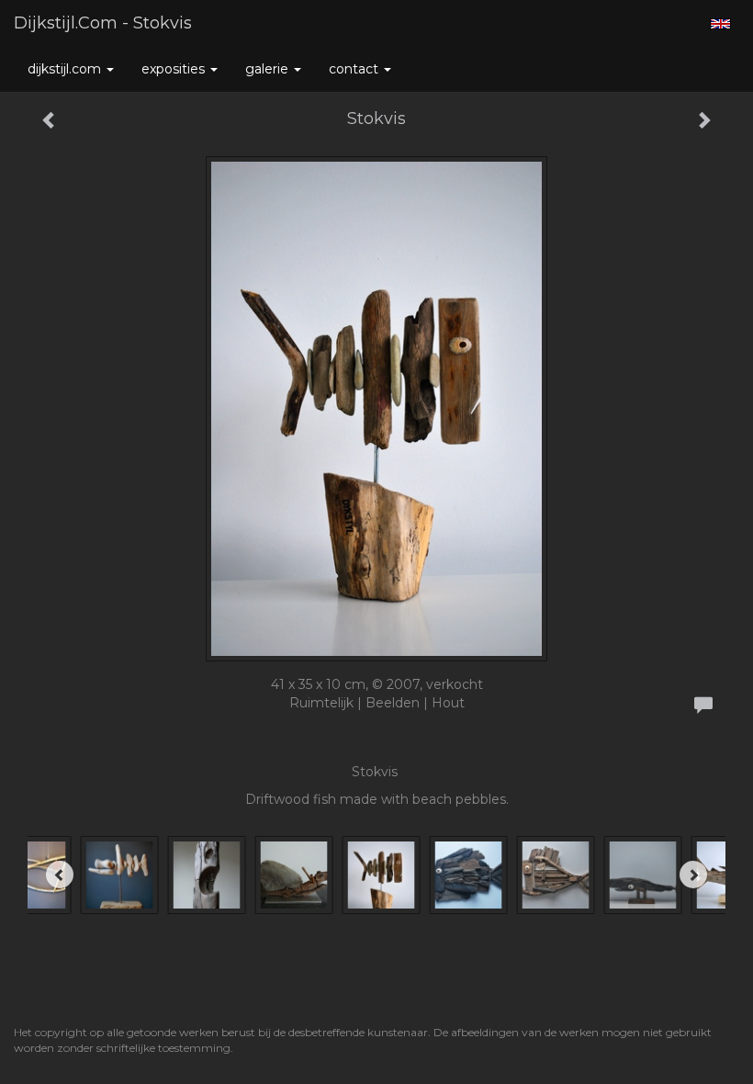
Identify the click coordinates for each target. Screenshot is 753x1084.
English (720, 23)
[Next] (693, 874)
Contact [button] (355, 69)
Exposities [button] (174, 69)
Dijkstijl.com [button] (66, 69)
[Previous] (59, 874)
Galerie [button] (268, 69)
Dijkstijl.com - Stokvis (103, 23)
